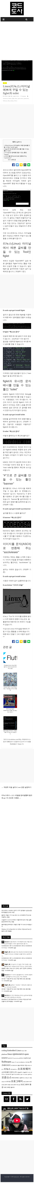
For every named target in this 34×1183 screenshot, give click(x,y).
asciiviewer (5, 98)
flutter (22, 1050)
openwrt (10, 1058)
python (21, 1058)
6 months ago (9, 970)
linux (16, 98)
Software (5, 100)
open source (20, 98)
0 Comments (23, 96)
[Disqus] (17, 826)
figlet (13, 98)
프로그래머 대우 (27, 1081)
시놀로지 (19, 1072)
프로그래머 (17, 1081)
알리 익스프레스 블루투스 (26, 1074)
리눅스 (15, 100)
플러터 (13, 1087)
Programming (16, 1058)
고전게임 (27, 1062)
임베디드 (22, 1077)
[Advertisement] (17, 39)
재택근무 (27, 1077)
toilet (9, 100)
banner (9, 98)
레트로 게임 (23, 1065)
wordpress (22, 1062)
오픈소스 (7, 1077)
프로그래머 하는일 (15, 1084)
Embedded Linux (14, 1050)
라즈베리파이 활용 (15, 1065)
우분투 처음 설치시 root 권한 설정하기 (16, 787)
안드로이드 (8, 1074)
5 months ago (12, 948)
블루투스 (15, 1069)
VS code (17, 1062)
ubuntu (11, 100)
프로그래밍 (7, 1087)
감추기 (19, 142)
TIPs (5, 83)
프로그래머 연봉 (6, 1084)
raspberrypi (27, 1058)
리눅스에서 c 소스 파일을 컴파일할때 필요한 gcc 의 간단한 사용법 (17, 796)
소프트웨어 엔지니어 (9, 1072)
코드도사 (17, 96)
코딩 (30, 1077)
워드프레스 (15, 1078)
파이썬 (8, 1081)
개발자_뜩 (7, 952)
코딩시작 (4, 1081)
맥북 (12, 1069)
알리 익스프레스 (16, 1074)
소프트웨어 (24, 1068)
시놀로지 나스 (26, 1072)
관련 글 (12, 159)
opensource (26, 98)
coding (4, 1050)
